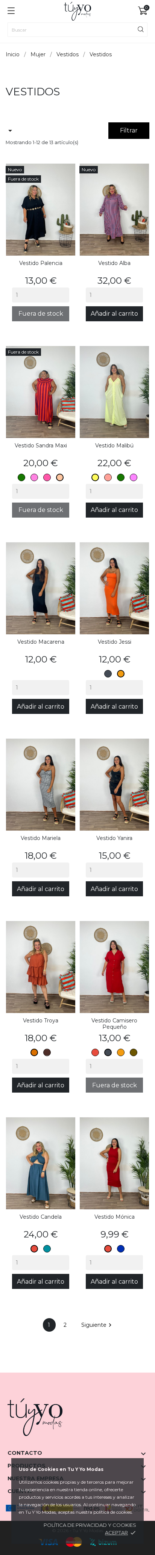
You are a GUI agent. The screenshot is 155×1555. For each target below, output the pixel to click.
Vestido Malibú (114, 445)
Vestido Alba (114, 263)
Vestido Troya (40, 1020)
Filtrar (129, 130)
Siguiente (97, 1325)
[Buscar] (141, 29)
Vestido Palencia (40, 263)
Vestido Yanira (114, 838)
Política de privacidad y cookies (90, 1525)
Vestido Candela (41, 1216)
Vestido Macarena (40, 641)
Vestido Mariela (41, 838)
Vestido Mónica (114, 1216)
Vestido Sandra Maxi (41, 445)
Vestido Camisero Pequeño (114, 1023)
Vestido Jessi (114, 641)
